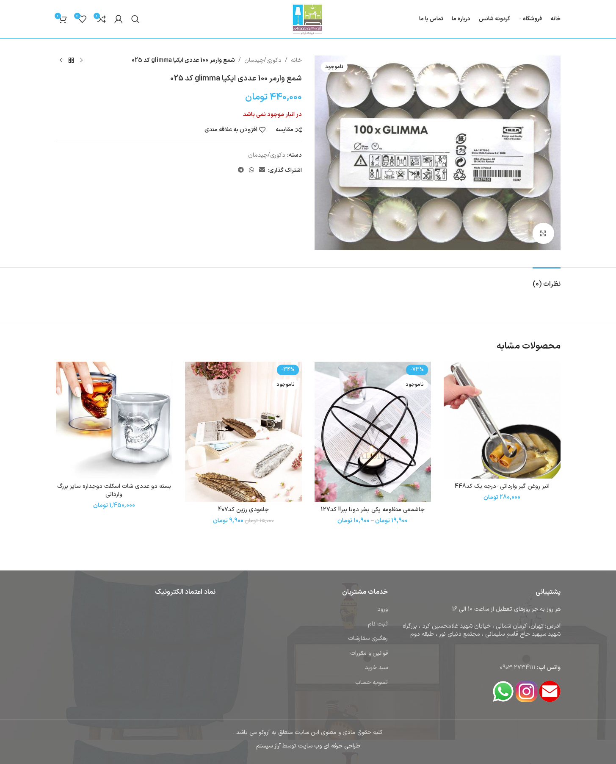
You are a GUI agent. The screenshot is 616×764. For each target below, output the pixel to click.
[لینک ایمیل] (262, 170)
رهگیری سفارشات (368, 638)
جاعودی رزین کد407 (243, 509)
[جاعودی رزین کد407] (243, 432)
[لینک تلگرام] (240, 170)
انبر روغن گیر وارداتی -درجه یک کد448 (502, 486)
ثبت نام (378, 624)
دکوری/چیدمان (263, 60)
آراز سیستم (268, 746)
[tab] (547, 280)
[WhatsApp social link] (251, 170)
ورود (382, 609)
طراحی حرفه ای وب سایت (329, 746)
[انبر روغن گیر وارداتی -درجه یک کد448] (502, 420)
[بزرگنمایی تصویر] (543, 233)
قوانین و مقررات (369, 653)
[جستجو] (135, 19)
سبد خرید (376, 667)
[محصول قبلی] (81, 60)
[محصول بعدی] (61, 60)
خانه (296, 60)
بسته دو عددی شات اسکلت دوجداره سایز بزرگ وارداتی (114, 490)
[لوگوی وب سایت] (308, 18)
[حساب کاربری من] (118, 19)
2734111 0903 (518, 667)
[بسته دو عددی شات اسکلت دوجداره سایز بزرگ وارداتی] (114, 420)
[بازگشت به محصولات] (71, 60)
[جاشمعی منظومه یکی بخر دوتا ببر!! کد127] (373, 432)
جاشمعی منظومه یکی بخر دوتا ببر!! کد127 (373, 509)
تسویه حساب (371, 682)
